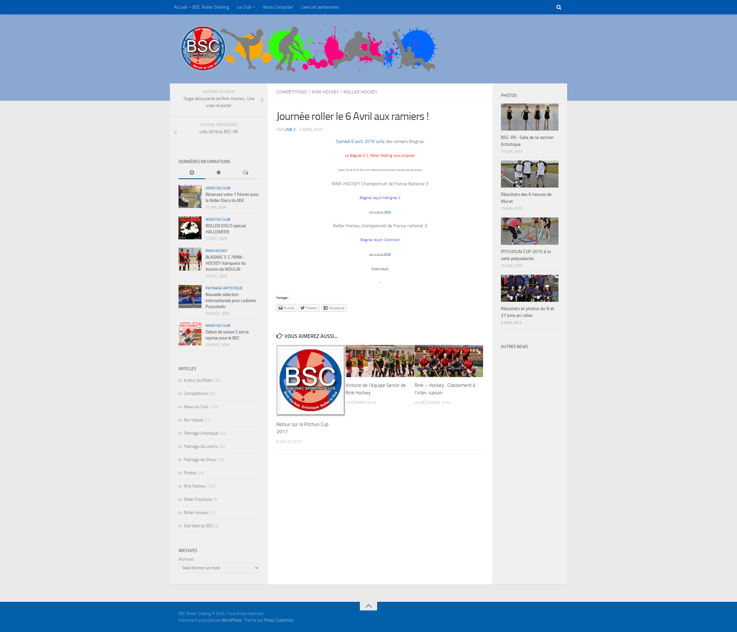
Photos (190, 473)
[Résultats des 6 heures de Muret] (530, 174)
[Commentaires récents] (245, 173)
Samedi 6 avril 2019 (355, 141)
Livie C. (290, 129)
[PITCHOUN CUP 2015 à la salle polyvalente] (530, 231)
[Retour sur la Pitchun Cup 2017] (310, 380)
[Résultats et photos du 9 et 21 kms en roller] (530, 288)
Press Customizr (279, 620)
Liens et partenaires (320, 7)
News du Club (218, 188)
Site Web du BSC (198, 525)
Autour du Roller (198, 380)
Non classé (193, 420)
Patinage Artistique (224, 288)
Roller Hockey (360, 92)
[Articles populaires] (218, 173)
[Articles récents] (191, 173)
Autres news (514, 346)
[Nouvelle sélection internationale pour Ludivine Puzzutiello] (190, 296)
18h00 (387, 212)
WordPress (232, 620)
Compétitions (291, 92)
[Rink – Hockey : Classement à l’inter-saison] (449, 361)
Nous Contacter (278, 7)
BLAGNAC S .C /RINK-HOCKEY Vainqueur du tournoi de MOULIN (226, 263)
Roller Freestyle (198, 499)
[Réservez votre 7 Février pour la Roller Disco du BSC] (190, 196)
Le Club (244, 7)
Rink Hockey (325, 92)
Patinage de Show (200, 459)
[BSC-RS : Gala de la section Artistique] (530, 117)
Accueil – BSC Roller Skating (201, 7)
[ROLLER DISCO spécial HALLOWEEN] (190, 227)
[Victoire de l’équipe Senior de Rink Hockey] (379, 361)
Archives (186, 559)
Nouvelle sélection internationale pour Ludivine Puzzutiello (231, 300)
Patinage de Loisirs (200, 446)
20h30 (387, 254)
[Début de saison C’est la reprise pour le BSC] (190, 333)
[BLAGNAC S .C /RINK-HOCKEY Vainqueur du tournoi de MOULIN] (190, 259)
